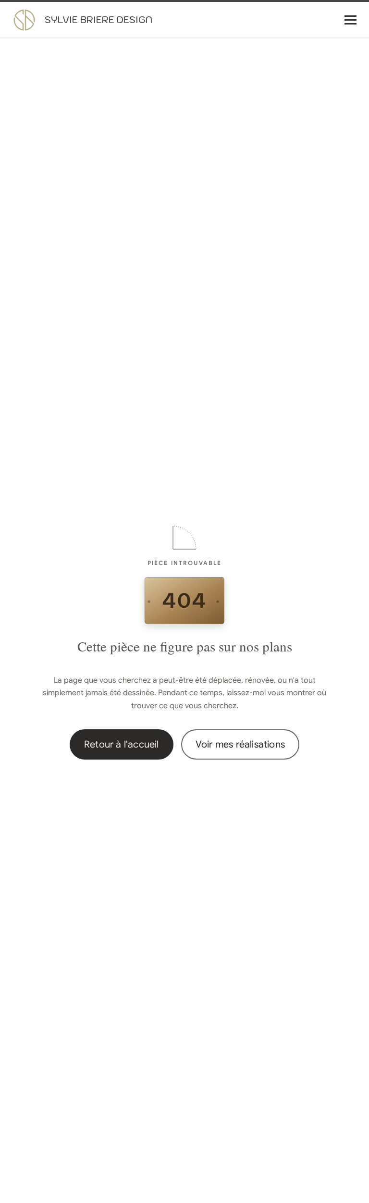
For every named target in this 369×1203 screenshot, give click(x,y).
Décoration (259, 157)
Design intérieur (267, 81)
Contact (255, 196)
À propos (256, 61)
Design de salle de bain (280, 119)
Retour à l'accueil (121, 744)
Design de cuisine (270, 100)
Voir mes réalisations (240, 744)
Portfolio (255, 177)
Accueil (253, 42)
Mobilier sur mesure (274, 138)
